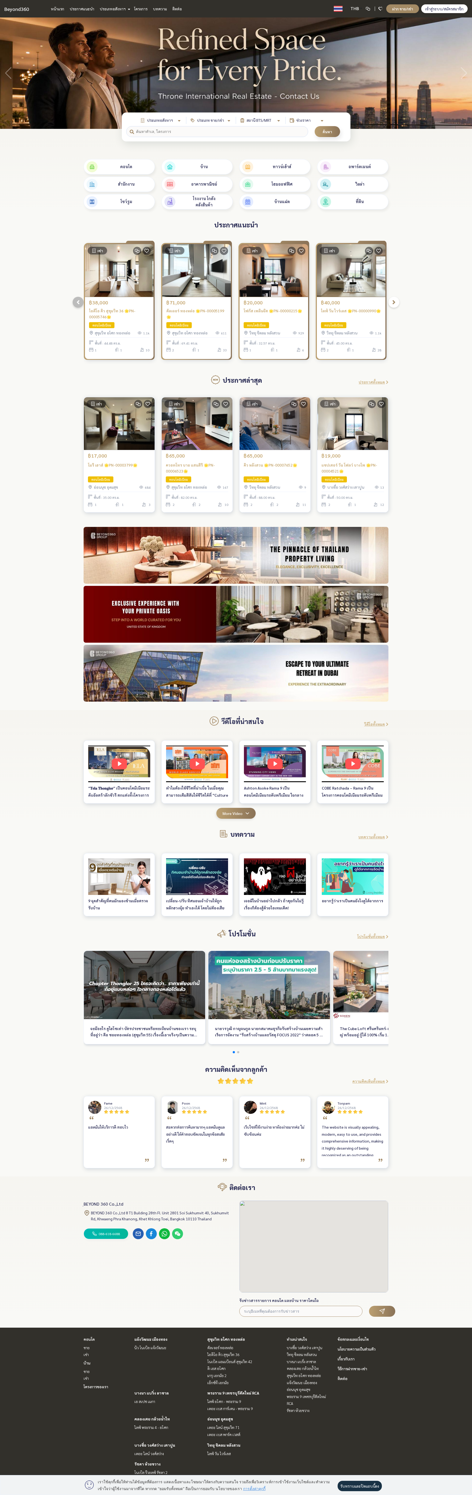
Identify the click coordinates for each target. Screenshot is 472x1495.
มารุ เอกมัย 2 (217, 1375)
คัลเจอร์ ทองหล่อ (220, 1347)
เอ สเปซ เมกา (144, 1401)
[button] (463, 73)
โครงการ (141, 8)
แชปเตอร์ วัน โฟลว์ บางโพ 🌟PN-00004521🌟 (349, 468)
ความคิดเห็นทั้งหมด (368, 1081)
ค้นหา (327, 131)
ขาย (87, 1347)
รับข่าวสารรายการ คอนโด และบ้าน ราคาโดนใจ (279, 1300)
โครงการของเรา (96, 1386)
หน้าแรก (57, 8)
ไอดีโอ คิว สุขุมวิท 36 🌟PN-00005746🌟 (112, 313)
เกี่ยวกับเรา (346, 1358)
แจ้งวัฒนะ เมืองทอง (150, 1339)
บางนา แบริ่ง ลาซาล (151, 1392)
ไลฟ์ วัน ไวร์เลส (219, 1453)
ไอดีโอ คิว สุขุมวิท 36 (223, 1354)
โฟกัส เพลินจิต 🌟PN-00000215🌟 (273, 310)
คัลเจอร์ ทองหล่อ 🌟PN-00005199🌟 (195, 313)
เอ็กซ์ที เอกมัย (218, 1382)
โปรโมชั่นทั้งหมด (371, 936)
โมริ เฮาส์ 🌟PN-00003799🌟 (112, 464)
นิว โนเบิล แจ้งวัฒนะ (150, 1347)
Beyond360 (16, 9)
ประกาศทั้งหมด (372, 381)
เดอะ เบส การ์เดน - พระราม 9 (230, 1408)
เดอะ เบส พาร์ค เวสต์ (223, 1434)
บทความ (160, 8)
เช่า (86, 1354)
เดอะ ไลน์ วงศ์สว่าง (149, 1453)
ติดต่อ (177, 8)
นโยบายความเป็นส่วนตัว (357, 1348)
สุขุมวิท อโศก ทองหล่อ (226, 1339)
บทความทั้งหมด (371, 836)
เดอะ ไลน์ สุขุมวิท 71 (223, 1427)
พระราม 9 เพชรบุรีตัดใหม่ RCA (233, 1392)
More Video (233, 813)
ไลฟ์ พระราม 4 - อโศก (151, 1427)
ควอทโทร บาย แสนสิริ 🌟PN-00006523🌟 (190, 468)
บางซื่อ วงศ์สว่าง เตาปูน (154, 1445)
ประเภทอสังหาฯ (113, 8)
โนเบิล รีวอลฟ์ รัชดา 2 (151, 1472)
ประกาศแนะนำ (82, 8)
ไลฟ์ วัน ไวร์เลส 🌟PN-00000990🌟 (351, 310)
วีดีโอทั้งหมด (374, 724)
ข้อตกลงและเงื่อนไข (353, 1339)
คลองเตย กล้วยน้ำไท (152, 1418)
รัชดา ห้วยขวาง (147, 1463)
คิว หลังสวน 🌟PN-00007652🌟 (270, 464)
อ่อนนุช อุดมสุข (220, 1418)
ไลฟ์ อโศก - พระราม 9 (224, 1401)
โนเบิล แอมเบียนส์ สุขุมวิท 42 (229, 1361)
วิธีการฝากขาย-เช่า (352, 1368)
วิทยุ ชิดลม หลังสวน (223, 1445)
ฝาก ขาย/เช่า (402, 8)
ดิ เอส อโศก (216, 1368)
